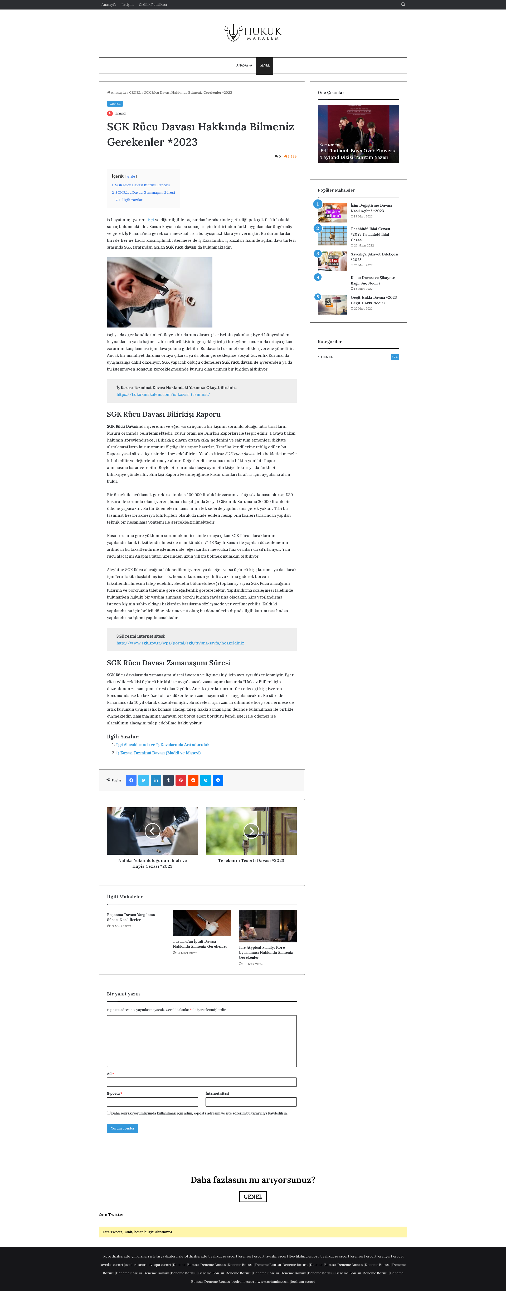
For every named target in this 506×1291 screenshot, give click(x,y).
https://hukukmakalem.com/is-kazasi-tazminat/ (163, 394)
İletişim (127, 4)
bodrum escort (244, 1281)
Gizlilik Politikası (153, 4)
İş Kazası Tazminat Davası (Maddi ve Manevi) (158, 752)
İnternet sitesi (217, 1093)
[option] (358, 134)
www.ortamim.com (273, 1281)
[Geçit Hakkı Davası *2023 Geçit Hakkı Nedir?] (332, 305)
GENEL (265, 65)
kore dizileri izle (116, 1256)
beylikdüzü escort (222, 1256)
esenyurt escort (252, 1256)
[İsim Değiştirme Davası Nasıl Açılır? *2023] (332, 212)
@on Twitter (111, 1214)
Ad (110, 1073)
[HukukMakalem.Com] (253, 33)
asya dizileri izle (170, 1256)
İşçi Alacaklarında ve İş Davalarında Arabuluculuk (163, 744)
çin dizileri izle (143, 1256)
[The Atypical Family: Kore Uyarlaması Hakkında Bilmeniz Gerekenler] (268, 926)
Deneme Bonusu (186, 1264)
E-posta (114, 1093)
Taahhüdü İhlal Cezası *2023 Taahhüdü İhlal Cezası (370, 234)
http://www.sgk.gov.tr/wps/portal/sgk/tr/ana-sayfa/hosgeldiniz (180, 643)
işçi (151, 219)
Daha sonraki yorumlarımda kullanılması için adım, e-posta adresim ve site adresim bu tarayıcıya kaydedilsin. (199, 1113)
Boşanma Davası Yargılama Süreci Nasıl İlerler (131, 917)
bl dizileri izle (196, 1256)
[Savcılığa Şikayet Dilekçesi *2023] (332, 261)
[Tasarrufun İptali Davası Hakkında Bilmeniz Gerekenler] (202, 923)
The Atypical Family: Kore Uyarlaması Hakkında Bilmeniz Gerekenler (266, 952)
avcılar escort (277, 1256)
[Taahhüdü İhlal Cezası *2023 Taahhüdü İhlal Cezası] (332, 235)
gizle (131, 176)
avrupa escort (160, 1264)
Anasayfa (108, 4)
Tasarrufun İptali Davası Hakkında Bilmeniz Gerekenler (200, 944)
